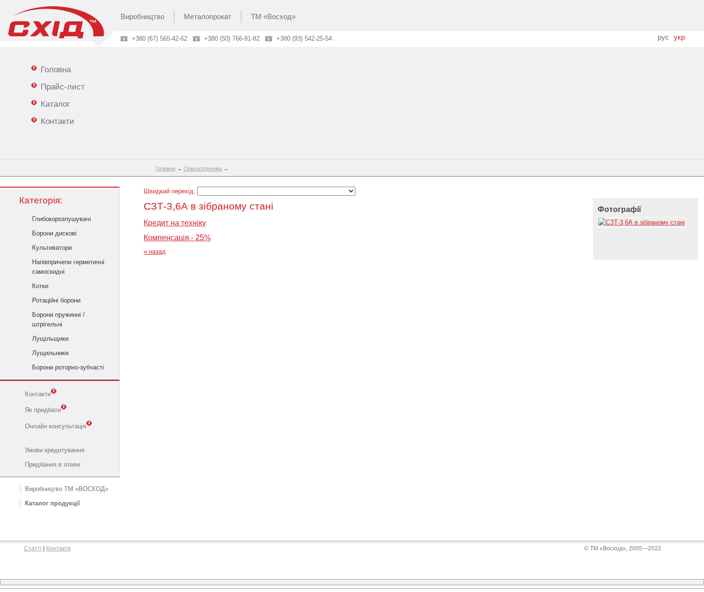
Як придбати (43, 410)
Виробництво (142, 17)
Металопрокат (207, 17)
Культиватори (52, 247)
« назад (155, 251)
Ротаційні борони (56, 300)
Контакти (57, 121)
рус (663, 37)
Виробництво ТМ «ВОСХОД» (66, 488)
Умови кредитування (54, 450)
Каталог (55, 104)
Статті (33, 548)
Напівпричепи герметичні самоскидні (68, 266)
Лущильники (50, 353)
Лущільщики (50, 338)
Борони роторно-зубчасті (68, 367)
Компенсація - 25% (177, 238)
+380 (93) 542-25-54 (304, 38)
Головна (56, 69)
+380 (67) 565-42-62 (159, 38)
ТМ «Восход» (273, 17)
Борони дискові (54, 233)
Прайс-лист (63, 86)
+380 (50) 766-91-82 (232, 38)
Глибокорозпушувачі (61, 219)
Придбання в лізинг (53, 464)
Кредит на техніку (175, 223)
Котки (40, 286)
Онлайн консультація (55, 426)
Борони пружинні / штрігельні (58, 319)
